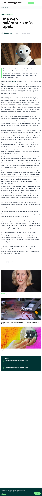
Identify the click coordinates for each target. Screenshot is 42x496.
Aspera (14, 81)
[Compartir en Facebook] (7, 262)
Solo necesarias (29, 493)
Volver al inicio (5, 7)
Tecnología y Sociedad (7, 14)
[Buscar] (38, 3)
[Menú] (2, 3)
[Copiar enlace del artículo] (15, 262)
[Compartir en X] (10, 262)
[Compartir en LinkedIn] (13, 262)
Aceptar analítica (37, 493)
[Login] (36, 3)
